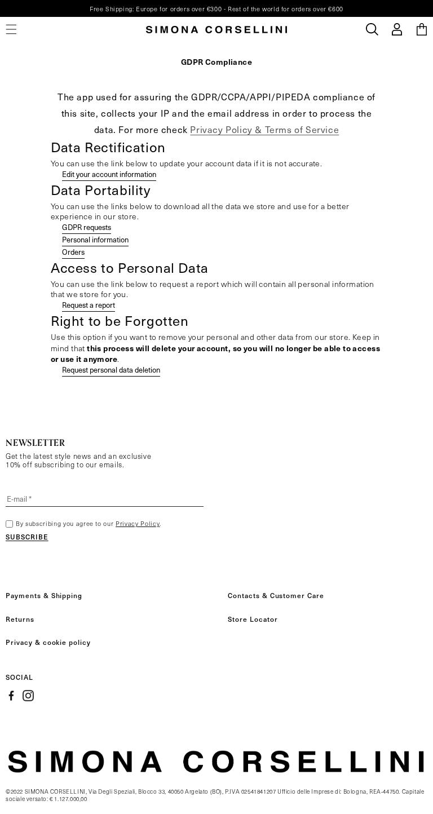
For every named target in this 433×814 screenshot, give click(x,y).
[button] (372, 29)
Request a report (88, 305)
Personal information (95, 240)
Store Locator (252, 618)
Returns (20, 618)
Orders (73, 252)
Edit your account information (109, 174)
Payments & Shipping (44, 595)
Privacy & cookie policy (48, 642)
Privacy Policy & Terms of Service (264, 129)
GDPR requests (86, 227)
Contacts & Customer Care (276, 595)
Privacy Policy (138, 523)
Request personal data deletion (111, 370)
